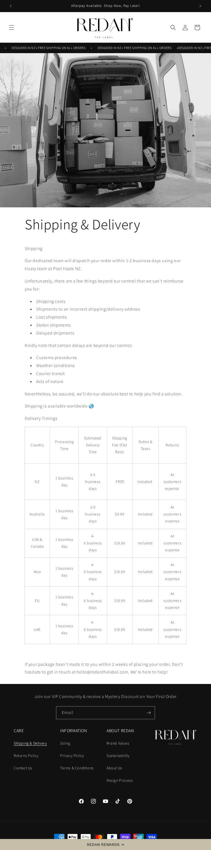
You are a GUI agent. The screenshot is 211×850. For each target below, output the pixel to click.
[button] (105, 844)
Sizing (65, 743)
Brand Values (118, 743)
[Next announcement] (200, 6)
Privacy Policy (72, 755)
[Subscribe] (149, 712)
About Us (114, 767)
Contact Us (23, 767)
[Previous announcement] (11, 6)
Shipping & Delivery (30, 743)
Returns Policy (26, 755)
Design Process (120, 780)
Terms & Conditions (77, 767)
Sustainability (118, 755)
